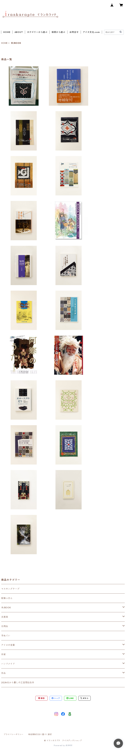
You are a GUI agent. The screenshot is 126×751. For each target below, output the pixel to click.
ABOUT (19, 32)
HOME (6, 32)
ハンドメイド (8, 663)
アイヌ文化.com (91, 32)
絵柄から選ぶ (58, 32)
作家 (3, 654)
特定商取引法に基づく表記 (40, 734)
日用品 (4, 626)
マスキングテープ (10, 588)
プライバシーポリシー (13, 734)
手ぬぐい (5, 635)
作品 (3, 673)
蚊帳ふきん (7, 598)
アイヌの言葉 (8, 645)
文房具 (4, 617)
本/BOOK (6, 607)
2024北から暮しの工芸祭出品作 (17, 682)
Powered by (60, 745)
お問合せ (74, 32)
